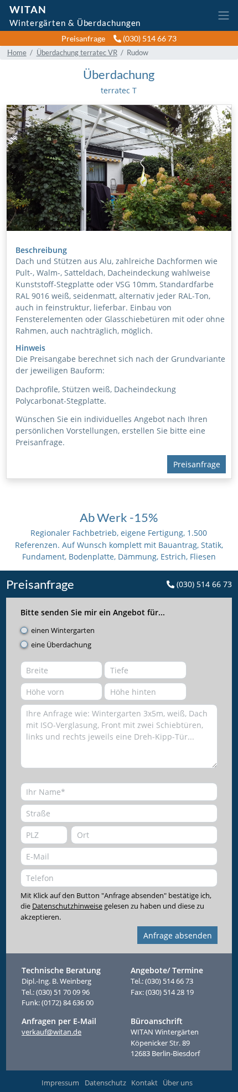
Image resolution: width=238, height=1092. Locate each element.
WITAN (27, 9)
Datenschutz (105, 1083)
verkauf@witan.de (51, 1032)
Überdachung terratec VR (77, 52)
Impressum (60, 1083)
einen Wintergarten (63, 630)
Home (17, 52)
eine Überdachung (61, 645)
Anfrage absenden (177, 935)
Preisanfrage (83, 38)
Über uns (178, 1083)
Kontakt (144, 1083)
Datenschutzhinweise (67, 906)
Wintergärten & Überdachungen (75, 22)
